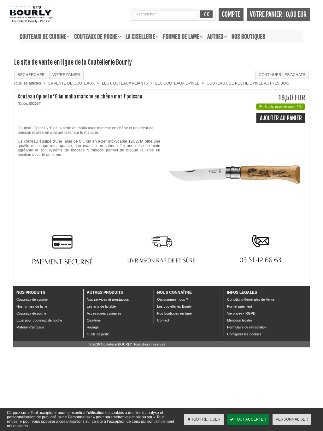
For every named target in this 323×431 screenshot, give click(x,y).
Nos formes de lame (31, 306)
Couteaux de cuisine (43, 36)
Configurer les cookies (244, 334)
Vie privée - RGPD (241, 313)
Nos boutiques (248, 36)
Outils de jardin (98, 334)
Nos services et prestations (108, 299)
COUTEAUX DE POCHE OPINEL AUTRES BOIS (248, 83)
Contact (163, 320)
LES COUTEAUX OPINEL (177, 83)
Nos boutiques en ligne (174, 313)
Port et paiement (239, 306)
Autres (215, 36)
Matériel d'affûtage (30, 327)
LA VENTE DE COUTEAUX (71, 83)
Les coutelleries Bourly (174, 306)
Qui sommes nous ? (172, 299)
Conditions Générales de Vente (250, 299)
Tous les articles (27, 83)
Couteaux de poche (96, 36)
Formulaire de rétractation (247, 327)
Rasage (93, 327)
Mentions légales (240, 320)
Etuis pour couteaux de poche (39, 320)
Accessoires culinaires (104, 313)
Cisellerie (94, 320)
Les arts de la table (101, 306)
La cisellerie (140, 36)
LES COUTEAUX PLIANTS (125, 83)
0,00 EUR (296, 14)
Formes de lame (181, 36)
